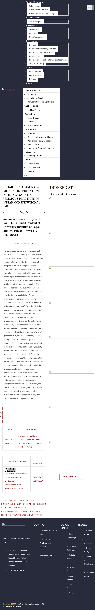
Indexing (32, 45)
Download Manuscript (24, 243)
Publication (31, 25)
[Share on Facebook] (6, 417)
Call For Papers (33, 17)
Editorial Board (35, 75)
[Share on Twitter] (6, 421)
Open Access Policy (37, 37)
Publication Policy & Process (41, 52)
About (29, 67)
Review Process (35, 56)
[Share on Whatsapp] (6, 408)
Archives (32, 33)
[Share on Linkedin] (6, 413)
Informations (32, 41)
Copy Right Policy (36, 63)
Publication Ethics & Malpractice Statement (48, 60)
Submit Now (34, 6)
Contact (30, 83)
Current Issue (34, 29)
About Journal (35, 71)
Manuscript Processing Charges (42, 13)
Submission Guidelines (38, 9)
